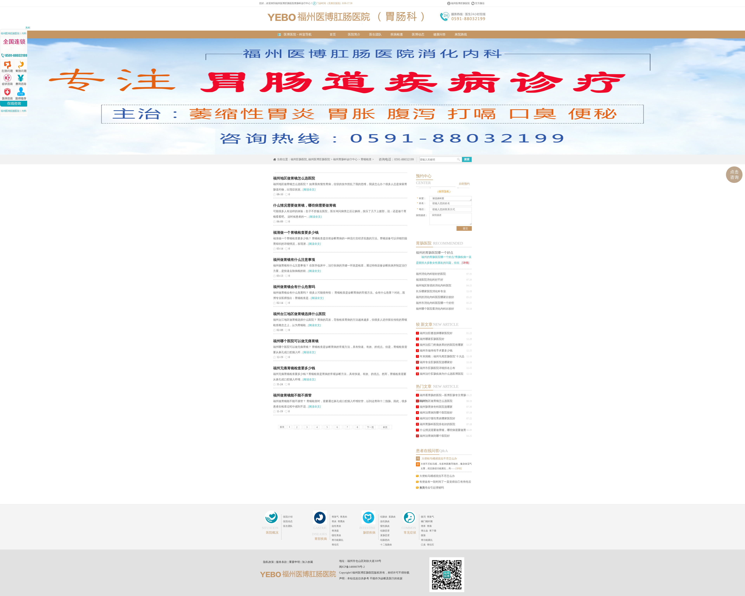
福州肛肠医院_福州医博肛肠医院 (310, 159)
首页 (333, 34)
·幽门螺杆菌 (426, 521)
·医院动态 (287, 521)
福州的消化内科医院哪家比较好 (435, 297)
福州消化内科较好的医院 (431, 273)
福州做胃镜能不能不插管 (292, 395)
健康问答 (439, 34)
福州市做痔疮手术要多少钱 (436, 350)
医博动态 (418, 34)
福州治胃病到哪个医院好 (435, 435)
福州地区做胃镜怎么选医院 (436, 401)
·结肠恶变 (384, 530)
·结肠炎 (383, 516)
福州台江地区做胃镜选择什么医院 (299, 314)
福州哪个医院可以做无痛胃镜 (296, 341)
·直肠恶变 (384, 535)
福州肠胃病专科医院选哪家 (436, 406)
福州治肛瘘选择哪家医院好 (436, 333)
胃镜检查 (366, 159)
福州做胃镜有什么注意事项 (294, 260)
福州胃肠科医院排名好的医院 (437, 424)
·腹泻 (423, 516)
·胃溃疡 (335, 530)
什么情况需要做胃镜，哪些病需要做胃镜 (304, 205)
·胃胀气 (335, 516)
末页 (385, 427)
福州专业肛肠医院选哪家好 (436, 362)
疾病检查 (397, 34)
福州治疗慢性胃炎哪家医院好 (437, 418)
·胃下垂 (432, 530)
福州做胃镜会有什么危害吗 (294, 287)
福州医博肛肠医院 (460, 3)
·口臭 (423, 544)
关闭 (27, 28)
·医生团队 (287, 526)
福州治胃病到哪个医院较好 (436, 412)
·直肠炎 (392, 516)
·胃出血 (424, 530)
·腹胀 (423, 535)
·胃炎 (333, 521)
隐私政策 (268, 562)
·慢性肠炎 (384, 526)
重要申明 (294, 562)
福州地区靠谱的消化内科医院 (433, 285)
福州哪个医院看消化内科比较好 (435, 308)
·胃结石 (335, 544)
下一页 (370, 427)
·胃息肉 (343, 516)
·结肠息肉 (384, 540)
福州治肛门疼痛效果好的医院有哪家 (441, 344)
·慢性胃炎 (336, 535)
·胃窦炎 (341, 521)
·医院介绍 (287, 516)
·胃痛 (429, 526)
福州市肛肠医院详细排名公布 (437, 368)
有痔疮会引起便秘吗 (431, 487)
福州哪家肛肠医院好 (432, 339)
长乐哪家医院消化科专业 (431, 291)
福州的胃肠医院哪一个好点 (434, 252)
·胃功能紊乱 (337, 540)
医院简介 (354, 34)
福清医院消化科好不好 (429, 279)
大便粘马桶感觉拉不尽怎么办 (439, 458)
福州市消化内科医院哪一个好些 (435, 302)
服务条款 (281, 562)
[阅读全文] (309, 189)
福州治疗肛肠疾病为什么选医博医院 (441, 373)
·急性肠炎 (384, 521)
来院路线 (461, 34)
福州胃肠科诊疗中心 (345, 159)
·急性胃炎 (336, 526)
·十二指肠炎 (385, 544)
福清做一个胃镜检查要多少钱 (296, 232)
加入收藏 (307, 562)
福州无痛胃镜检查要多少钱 (294, 368)
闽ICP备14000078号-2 (352, 566)
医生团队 (375, 34)
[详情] (465, 262)
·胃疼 (423, 526)
